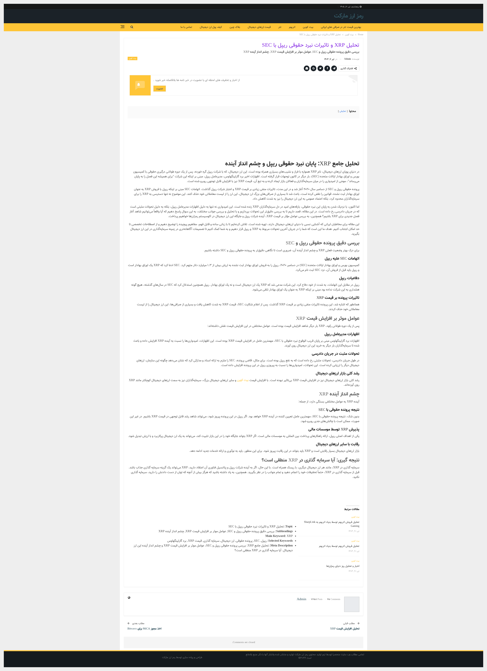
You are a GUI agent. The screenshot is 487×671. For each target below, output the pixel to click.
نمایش (343, 111)
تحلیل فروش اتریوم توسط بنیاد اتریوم (339, 546)
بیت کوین (308, 27)
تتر (279, 27)
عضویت (159, 88)
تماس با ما (186, 27)
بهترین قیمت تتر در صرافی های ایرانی (341, 27)
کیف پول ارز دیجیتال (211, 27)
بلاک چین (235, 27)
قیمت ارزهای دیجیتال (259, 27)
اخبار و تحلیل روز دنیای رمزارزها (342, 566)
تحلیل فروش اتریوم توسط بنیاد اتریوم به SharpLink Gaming (331, 524)
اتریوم (292, 27)
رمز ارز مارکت (348, 16)
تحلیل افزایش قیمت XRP (345, 629)
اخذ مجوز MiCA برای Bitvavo (144, 629)
